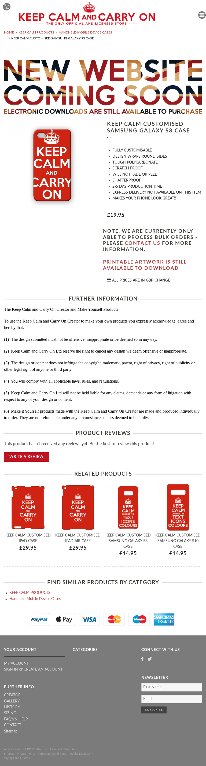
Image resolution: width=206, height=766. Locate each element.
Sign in (11, 669)
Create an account (43, 669)
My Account (16, 663)
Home (9, 32)
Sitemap (10, 731)
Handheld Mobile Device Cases (85, 32)
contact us (142, 243)
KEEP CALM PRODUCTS (36, 32)
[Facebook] (142, 659)
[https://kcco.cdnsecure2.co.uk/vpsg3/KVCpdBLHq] (51, 165)
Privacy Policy (26, 753)
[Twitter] (150, 659)
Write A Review (26, 457)
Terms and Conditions (52, 753)
